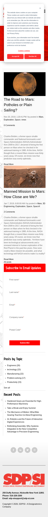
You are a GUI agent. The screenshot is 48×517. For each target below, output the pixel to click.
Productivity (14, 382)
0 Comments (9, 125)
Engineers (13, 365)
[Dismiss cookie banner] (40, 8)
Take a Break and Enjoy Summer (21, 408)
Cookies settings (24, 51)
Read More (9, 164)
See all (7, 388)
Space (17, 120)
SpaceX (36, 206)
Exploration (9, 120)
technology (14, 369)
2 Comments (9, 212)
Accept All (15, 56)
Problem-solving (16, 378)
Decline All (32, 56)
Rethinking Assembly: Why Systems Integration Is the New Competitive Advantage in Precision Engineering (23, 429)
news (23, 120)
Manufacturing (15, 374)
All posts (7, 262)
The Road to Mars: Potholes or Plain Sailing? (19, 104)
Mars (41, 117)
